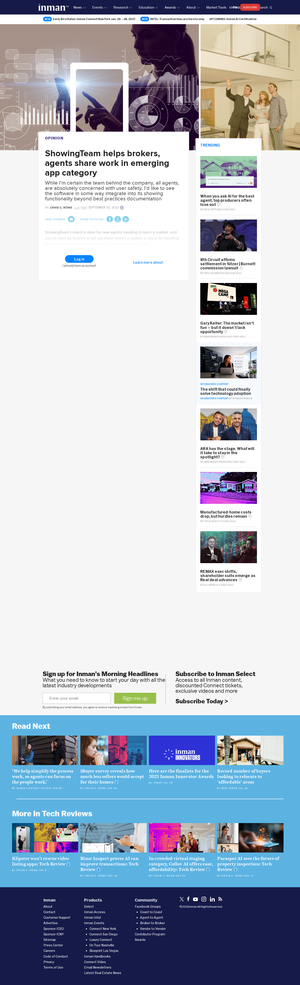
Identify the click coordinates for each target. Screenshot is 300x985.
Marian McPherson (217, 336)
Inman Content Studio (33, 788)
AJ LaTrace (211, 584)
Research (120, 7)
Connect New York (102, 929)
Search (262, 7)
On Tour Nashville (101, 945)
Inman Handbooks (97, 956)
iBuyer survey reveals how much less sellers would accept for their (112, 776)
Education (146, 7)
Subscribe (250, 7)
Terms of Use (53, 967)
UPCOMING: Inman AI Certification (233, 19)
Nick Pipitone (213, 209)
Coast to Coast (151, 912)
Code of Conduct (55, 956)
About (191, 7)
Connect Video (95, 962)
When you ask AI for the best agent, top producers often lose (227, 200)
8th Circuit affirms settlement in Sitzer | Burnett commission (227, 264)
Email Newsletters (97, 967)
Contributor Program (150, 934)
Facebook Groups (148, 906)
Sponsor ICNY (53, 934)
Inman (157, 783)
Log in (233, 7)
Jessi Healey (212, 521)
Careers (49, 950)
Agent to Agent (151, 917)
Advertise (50, 923)
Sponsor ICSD (53, 929)
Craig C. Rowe (96, 788)
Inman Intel (92, 917)
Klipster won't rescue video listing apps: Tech (40, 861)
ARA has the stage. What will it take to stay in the (227, 452)
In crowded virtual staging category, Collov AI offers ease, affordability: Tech (181, 864)
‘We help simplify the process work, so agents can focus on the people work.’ (43, 776)
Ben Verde (230, 788)
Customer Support (56, 917)
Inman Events (94, 923)
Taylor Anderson (216, 273)
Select (89, 906)
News (77, 7)
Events (97, 7)
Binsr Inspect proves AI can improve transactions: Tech (109, 864)
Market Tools (216, 7)
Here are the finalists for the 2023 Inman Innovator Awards (181, 773)
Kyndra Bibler (242, 398)
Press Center (53, 945)
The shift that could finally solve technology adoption (225, 391)
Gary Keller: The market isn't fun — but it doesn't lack (227, 327)
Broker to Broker (152, 923)
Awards (170, 7)
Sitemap (49, 939)
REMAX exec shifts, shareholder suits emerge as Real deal (227, 575)
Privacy (48, 962)
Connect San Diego (103, 934)
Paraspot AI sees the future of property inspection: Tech (248, 864)
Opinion (54, 138)
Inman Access (94, 912)
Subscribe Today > (201, 701)
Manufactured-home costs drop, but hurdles (225, 514)
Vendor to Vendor (153, 929)
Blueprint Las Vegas (104, 950)
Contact (49, 912)
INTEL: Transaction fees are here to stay (177, 19)
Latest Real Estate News (102, 973)
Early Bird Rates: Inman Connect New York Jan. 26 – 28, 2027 (94, 19)
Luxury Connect (100, 939)
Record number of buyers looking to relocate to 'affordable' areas (243, 776)
